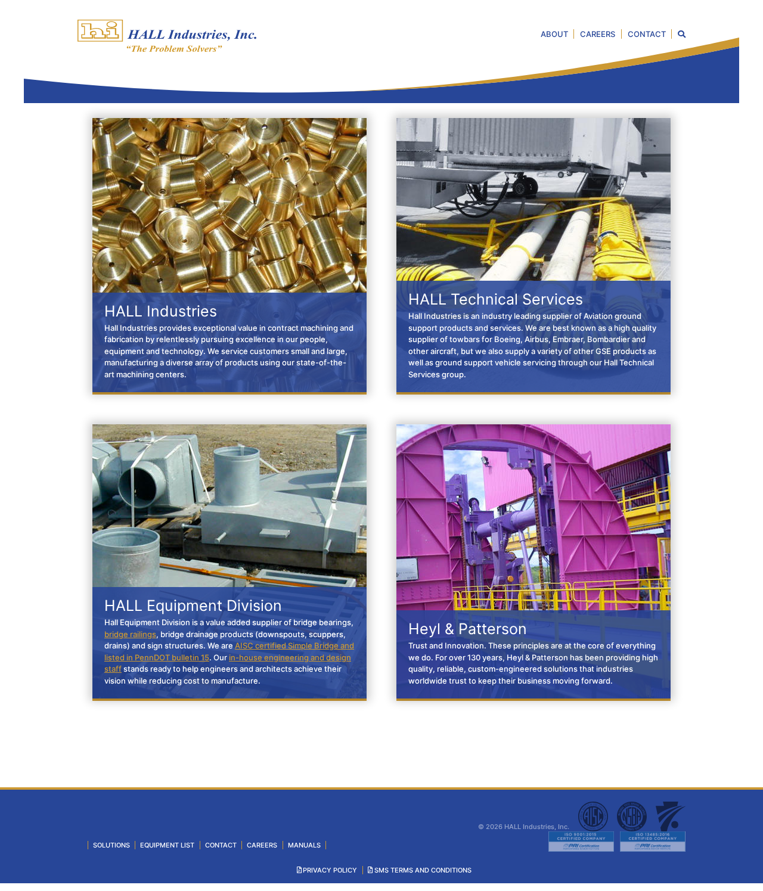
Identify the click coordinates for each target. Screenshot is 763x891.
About (554, 34)
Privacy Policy (330, 870)
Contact (647, 34)
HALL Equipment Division (193, 605)
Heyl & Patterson (467, 629)
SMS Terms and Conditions (423, 870)
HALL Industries (160, 311)
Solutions (111, 845)
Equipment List (167, 845)
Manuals (304, 845)
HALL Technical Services (495, 299)
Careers (597, 34)
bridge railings (130, 634)
